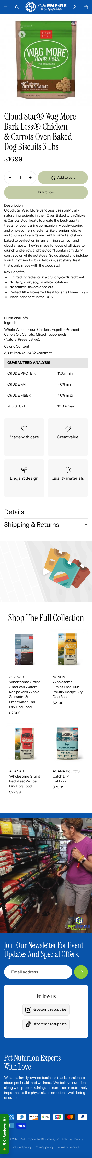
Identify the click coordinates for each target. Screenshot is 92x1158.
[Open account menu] (74, 7)
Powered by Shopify (69, 1139)
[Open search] (16, 7)
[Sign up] (81, 972)
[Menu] (6, 7)
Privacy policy (43, 1147)
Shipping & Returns (31, 524)
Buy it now (46, 192)
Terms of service (67, 1147)
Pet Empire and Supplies (37, 1139)
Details (14, 512)
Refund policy (22, 1147)
